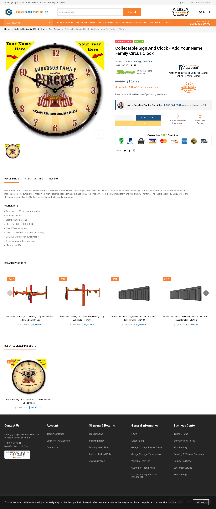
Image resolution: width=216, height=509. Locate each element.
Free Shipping (96, 434)
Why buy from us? (140, 461)
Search (132, 12)
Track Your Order (55, 434)
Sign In (181, 2)
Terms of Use (181, 434)
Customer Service (183, 468)
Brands (44, 29)
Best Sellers (54, 29)
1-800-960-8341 (172, 105)
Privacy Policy (174, 502)
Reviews (54, 179)
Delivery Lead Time (99, 447)
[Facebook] (129, 151)
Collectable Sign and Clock (26, 29)
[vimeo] (134, 151)
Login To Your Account (58, 441)
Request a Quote (183, 461)
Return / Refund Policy (101, 454)
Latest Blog (137, 441)
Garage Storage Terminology (146, 454)
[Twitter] (125, 151)
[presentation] (10, 293)
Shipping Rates (96, 441)
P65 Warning (180, 474)
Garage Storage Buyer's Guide (146, 447)
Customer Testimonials (143, 468)
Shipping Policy (97, 461)
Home (7, 29)
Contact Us (52, 447)
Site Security (180, 447)
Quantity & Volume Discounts (189, 454)
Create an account (200, 2)
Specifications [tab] (34, 179)
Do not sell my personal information (144, 475)
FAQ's (134, 434)
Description (11, 179)
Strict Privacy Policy (184, 441)
